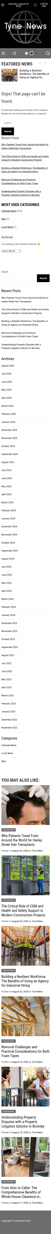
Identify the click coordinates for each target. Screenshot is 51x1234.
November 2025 (9, 438)
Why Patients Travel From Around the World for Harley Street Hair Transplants (21, 840)
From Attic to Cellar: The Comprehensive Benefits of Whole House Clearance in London (21, 1194)
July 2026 (6, 373)
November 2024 (9, 534)
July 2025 (6, 470)
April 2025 (6, 494)
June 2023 (6, 671)
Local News (7, 227)
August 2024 (7, 558)
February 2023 (8, 703)
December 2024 (9, 526)
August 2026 (7, 365)
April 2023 (6, 687)
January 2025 (8, 518)
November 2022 (9, 727)
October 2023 (8, 639)
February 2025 (8, 510)
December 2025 (9, 430)
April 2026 (6, 398)
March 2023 (7, 695)
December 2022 (9, 719)
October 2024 (8, 542)
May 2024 (6, 583)
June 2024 (6, 575)
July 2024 (6, 566)
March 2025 (7, 502)
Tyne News (37, 850)
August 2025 (7, 462)
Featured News (8, 211)
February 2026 (8, 414)
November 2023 (9, 631)
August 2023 (7, 655)
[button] (45, 63)
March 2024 (7, 599)
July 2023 (6, 663)
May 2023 (6, 679)
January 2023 (8, 711)
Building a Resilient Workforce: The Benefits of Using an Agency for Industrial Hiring (34, 75)
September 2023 (9, 647)
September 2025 (9, 454)
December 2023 (9, 623)
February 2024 (8, 607)
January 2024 (8, 615)
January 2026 (8, 422)
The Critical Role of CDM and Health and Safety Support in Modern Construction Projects (23, 910)
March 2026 (7, 406)
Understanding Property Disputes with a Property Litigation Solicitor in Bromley (22, 1121)
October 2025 (8, 446)
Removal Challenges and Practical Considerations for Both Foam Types (25, 1051)
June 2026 (6, 381)
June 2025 (6, 478)
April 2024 (6, 591)
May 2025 (6, 486)
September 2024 (9, 550)
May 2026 (6, 389)
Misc (3, 219)
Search (4, 271)
